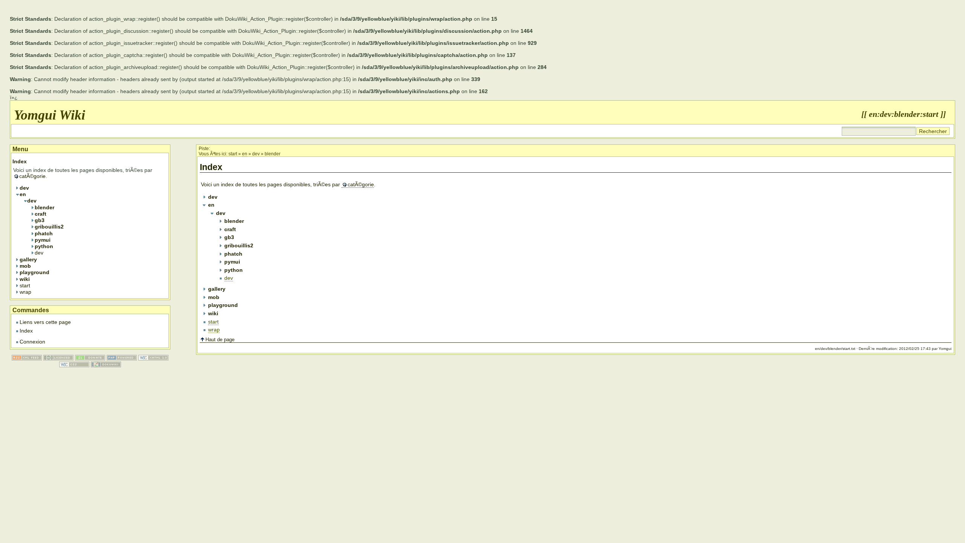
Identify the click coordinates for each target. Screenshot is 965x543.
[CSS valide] (74, 365)
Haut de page (219, 339)
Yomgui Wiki (49, 115)
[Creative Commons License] (58, 359)
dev (256, 153)
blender (272, 153)
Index (26, 331)
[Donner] (90, 359)
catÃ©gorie (361, 184)
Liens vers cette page (45, 322)
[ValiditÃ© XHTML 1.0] (153, 359)
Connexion (32, 342)
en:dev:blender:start (903, 114)
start (232, 153)
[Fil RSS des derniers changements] (27, 359)
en (244, 153)
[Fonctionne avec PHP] (122, 359)
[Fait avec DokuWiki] (106, 365)
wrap (214, 330)
